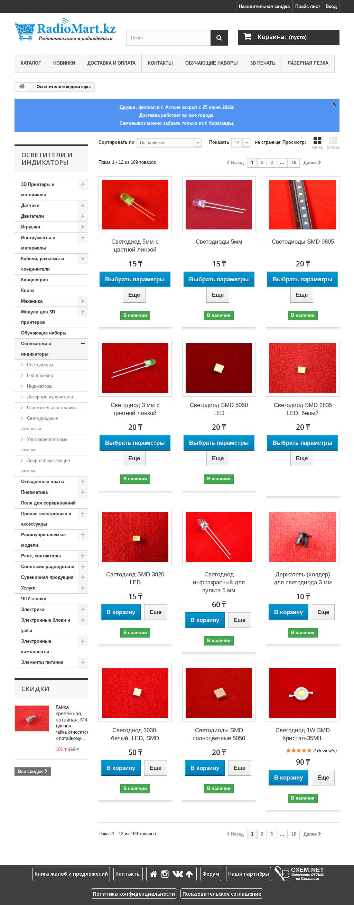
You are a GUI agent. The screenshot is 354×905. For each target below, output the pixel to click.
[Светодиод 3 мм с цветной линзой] (135, 368)
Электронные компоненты (36, 646)
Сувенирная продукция (47, 577)
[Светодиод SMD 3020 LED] (135, 537)
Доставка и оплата (111, 63)
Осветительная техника (51, 407)
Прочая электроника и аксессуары (46, 519)
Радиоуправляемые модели (43, 540)
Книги (27, 290)
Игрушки (30, 226)
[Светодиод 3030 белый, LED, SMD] (135, 693)
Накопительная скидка (264, 6)
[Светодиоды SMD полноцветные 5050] (219, 693)
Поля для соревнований (48, 503)
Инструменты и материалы (38, 243)
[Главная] (155, 873)
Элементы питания (42, 662)
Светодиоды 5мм (219, 241)
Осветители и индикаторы (36, 349)
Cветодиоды (39, 364)
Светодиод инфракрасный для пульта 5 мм (219, 582)
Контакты (160, 63)
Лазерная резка (308, 63)
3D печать (262, 63)
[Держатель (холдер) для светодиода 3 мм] (302, 537)
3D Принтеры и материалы (38, 189)
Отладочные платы (42, 481)
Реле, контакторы (41, 555)
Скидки (35, 689)
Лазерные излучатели (49, 396)
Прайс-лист (307, 6)
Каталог (31, 63)
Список (333, 147)
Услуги (28, 588)
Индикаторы (39, 386)
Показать (219, 142)
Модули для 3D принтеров (38, 317)
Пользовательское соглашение (222, 893)
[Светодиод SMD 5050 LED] (219, 368)
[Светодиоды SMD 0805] (302, 205)
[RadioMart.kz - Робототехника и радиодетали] (65, 29)
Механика (32, 301)
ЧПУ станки (33, 598)
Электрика (32, 609)
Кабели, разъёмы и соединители (42, 264)
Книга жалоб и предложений (71, 873)
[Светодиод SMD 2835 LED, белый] (302, 368)
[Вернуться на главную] (21, 87)
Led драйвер (39, 375)
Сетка (317, 147)
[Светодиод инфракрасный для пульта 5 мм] (219, 537)
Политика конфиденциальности (134, 893)
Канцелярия (34, 279)
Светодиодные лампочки (39, 423)
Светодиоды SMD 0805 (303, 241)
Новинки (64, 63)
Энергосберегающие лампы (45, 465)
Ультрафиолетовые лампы (44, 444)
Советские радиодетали (47, 566)
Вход (331, 6)
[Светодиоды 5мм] (219, 205)
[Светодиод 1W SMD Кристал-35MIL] (302, 693)
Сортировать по (116, 142)
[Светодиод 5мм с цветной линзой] (135, 205)
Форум (210, 873)
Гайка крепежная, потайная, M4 (71, 713)
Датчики (30, 205)
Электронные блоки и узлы (45, 625)
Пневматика (34, 492)
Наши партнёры (248, 873)
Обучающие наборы (211, 63)
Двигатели (32, 216)
